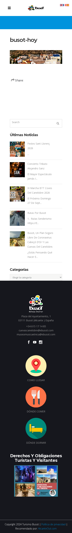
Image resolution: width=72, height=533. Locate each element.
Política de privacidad (53, 524)
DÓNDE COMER (36, 411)
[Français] (64, 5)
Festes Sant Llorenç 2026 (38, 146)
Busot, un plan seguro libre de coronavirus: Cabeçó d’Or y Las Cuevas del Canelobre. (40, 239)
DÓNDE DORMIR (36, 442)
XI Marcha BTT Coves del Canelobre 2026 (39, 190)
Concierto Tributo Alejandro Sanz (37, 166)
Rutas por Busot (36, 213)
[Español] (67, 5)
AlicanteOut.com (47, 528)
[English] (61, 5)
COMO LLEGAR (36, 380)
